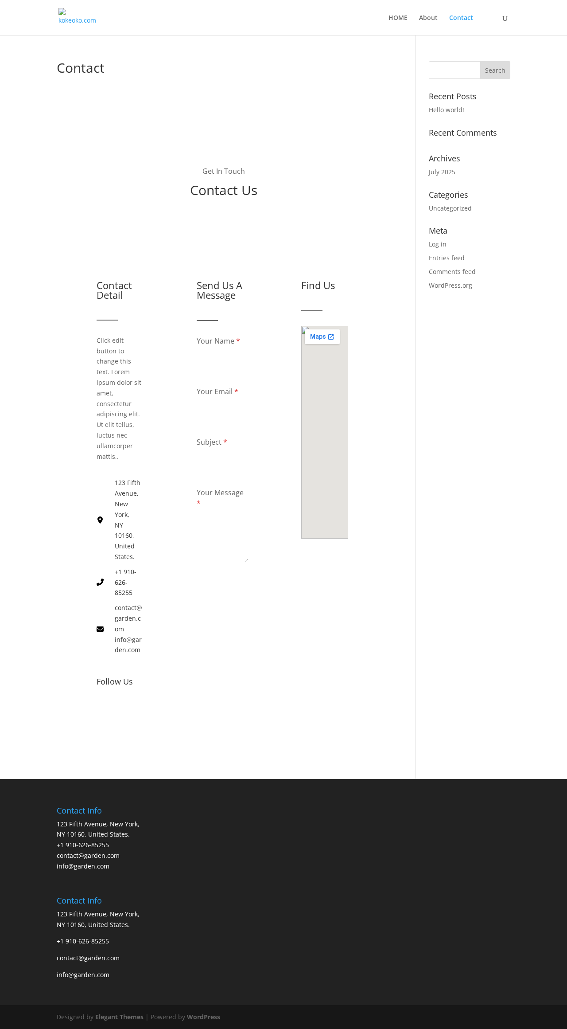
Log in (438, 244)
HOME (398, 18)
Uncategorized (450, 208)
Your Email (217, 391)
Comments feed (452, 271)
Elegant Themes (119, 1017)
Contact (461, 18)
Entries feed (447, 258)
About (428, 18)
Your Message (220, 498)
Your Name (218, 341)
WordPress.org (450, 285)
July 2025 (442, 172)
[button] (105, 710)
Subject (212, 442)
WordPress (203, 1017)
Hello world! (446, 110)
